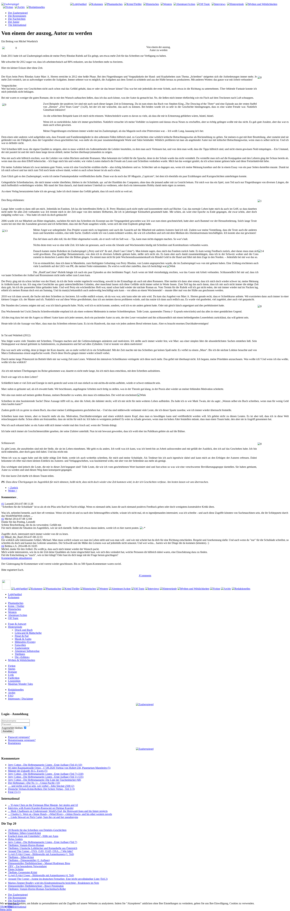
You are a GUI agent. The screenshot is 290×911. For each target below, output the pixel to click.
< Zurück (13, 487)
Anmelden (7, 731)
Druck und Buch (24, 629)
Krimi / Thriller (16, 606)
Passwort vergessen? (19, 737)
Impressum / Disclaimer (20, 698)
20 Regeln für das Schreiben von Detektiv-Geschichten (37, 830)
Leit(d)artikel (15, 594)
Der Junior (13, 21)
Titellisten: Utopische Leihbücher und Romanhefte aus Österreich (42, 848)
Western (12, 612)
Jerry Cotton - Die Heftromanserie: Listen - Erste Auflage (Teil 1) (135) (45, 776)
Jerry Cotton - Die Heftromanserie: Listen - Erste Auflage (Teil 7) (42, 842)
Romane (12, 671)
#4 (2, 546)
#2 (2, 518)
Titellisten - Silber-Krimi (21, 857)
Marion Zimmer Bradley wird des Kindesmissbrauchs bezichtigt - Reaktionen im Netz (53, 882)
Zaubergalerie (22, 648)
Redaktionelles (16, 689)
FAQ (10, 695)
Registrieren (14, 743)
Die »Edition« (22, 657)
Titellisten (20, 654)
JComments (145, 575)
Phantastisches (15, 603)
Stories (11, 668)
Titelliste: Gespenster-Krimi (22, 872)
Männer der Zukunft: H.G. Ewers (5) (27, 770)
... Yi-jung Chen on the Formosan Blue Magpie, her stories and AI (43, 805)
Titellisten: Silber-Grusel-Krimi (24, 833)
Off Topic (13, 618)
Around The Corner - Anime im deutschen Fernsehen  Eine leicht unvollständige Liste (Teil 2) (58, 878)
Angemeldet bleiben (12, 727)
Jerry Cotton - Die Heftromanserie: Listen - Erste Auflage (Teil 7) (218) (45, 773)
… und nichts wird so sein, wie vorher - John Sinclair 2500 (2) (41, 786)
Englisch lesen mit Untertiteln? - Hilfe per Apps (33, 836)
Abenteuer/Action (17, 615)
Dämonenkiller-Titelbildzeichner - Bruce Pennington (36, 885)
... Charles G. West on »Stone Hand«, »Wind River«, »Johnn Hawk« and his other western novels (60, 814)
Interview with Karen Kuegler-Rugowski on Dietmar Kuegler (41, 808)
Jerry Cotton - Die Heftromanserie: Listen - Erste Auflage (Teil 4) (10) (45, 764)
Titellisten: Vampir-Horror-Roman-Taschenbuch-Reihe (37, 889)
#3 (2, 537)
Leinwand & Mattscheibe (28, 632)
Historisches (14, 609)
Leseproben (14, 680)
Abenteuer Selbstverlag (27, 651)
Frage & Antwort (17, 623)
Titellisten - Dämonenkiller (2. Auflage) (29, 860)
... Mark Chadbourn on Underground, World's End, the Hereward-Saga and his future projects (58, 811)
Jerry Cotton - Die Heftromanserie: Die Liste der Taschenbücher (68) (44, 779)
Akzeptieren (6, 906)
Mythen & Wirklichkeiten (21, 660)
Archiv (11, 692)
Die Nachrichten (17, 18)
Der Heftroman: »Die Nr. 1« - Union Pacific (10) (34, 782)
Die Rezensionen (17, 15)
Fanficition (13, 677)
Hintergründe (15, 626)
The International (17, 24)
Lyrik (11, 674)
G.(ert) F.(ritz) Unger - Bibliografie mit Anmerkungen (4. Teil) (41, 875)
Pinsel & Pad (22, 636)
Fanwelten (20, 645)
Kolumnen (13, 597)
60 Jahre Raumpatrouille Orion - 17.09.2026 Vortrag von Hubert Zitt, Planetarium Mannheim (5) (59, 767)
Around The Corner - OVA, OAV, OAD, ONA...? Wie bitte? (40, 851)
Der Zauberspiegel (18, 12)
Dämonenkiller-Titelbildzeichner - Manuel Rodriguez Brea (39, 863)
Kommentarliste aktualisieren (16, 558)
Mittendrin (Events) (25, 642)
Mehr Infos (6, 909)
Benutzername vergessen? (22, 740)
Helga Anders (15, 839)
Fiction (11, 665)
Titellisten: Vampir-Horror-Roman (26, 845)
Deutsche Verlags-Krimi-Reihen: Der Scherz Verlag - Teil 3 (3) (41, 789)
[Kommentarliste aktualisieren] (17, 497)
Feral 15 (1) (14, 792)
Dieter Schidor (15, 869)
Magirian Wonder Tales (20, 683)
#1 (2, 503)
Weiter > (12, 490)
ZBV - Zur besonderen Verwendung (27, 866)
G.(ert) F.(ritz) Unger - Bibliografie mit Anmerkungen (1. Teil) (41, 854)
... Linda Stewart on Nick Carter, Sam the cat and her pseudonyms (43, 817)
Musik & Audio (23, 639)
